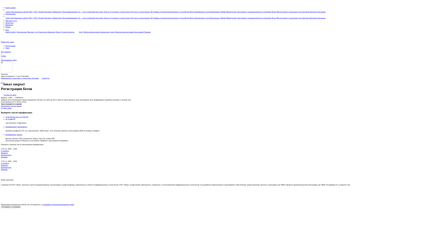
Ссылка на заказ (10, 95)
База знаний (139, 32)
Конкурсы (9, 23)
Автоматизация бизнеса (169, 12)
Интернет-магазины (318, 12)
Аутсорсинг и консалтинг (120, 12)
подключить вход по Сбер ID (17, 117)
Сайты (8, 12)
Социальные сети (295, 12)
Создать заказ (6, 108)
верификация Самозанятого (16, 127)
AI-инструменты (68, 32)
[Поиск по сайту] (7, 38)
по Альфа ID (10, 119)
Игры (274, 12)
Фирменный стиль (202, 12)
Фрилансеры (10, 14)
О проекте (5, 151)
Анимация (251, 12)
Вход (7, 48)
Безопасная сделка (107, 32)
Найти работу (11, 8)
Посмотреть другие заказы (11, 106)
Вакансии (9, 25)
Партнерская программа (124, 32)
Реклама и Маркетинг (53, 12)
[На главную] (3, 4)
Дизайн (41, 12)
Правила (4, 153)
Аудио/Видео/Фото (187, 12)
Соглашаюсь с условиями (11, 207)
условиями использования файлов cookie (58, 205)
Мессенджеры (282, 12)
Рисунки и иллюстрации (140, 12)
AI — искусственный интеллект (91, 12)
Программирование (70, 12)
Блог (81, 32)
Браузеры (306, 12)
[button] (6, 10)
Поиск (8, 27)
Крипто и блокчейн (264, 12)
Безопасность (6, 155)
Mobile (223, 12)
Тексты (107, 12)
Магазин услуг (12, 21)
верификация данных (14, 135)
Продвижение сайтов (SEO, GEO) (24, 12)
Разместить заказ (7, 42)
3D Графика (155, 12)
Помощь (147, 32)
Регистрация (10, 46)
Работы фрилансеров (91, 32)
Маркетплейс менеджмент (236, 12)
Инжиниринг (215, 12)
